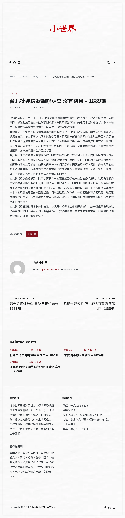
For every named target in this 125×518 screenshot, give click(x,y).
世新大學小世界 (37, 507)
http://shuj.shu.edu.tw (49, 269)
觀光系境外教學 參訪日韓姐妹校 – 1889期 (35, 304)
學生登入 (51, 507)
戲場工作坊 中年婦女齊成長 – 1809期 (34, 355)
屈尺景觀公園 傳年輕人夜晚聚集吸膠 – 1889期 (89, 304)
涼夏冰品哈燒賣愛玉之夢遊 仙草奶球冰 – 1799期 (35, 369)
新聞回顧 (13, 93)
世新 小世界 (15, 107)
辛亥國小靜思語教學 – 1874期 (84, 355)
